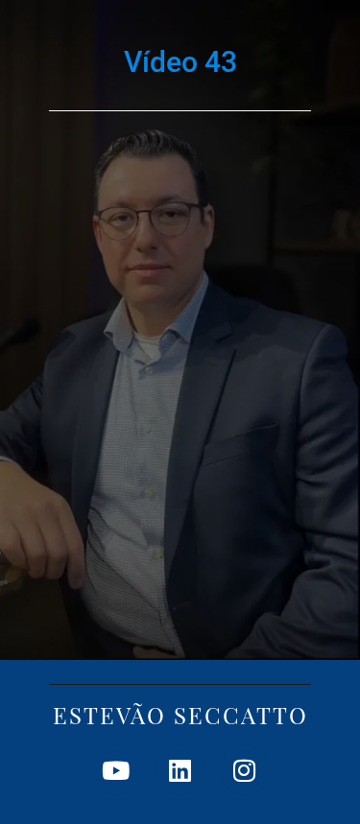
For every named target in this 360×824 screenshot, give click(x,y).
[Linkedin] (180, 770)
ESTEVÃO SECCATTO (180, 714)
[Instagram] (245, 770)
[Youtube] (116, 770)
